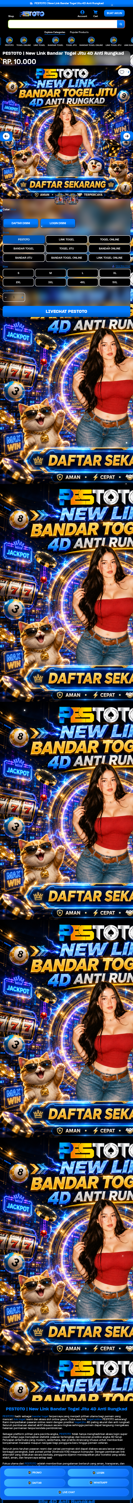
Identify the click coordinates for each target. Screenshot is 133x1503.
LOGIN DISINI (58, 223)
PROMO (37, 1471)
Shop (11, 16)
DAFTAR (37, 1482)
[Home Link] (32, 14)
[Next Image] (127, 136)
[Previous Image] (6, 136)
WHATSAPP (100, 1482)
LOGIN (100, 1471)
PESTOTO (8, 1416)
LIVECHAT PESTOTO (66, 311)
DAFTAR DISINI (21, 223)
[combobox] (62, 24)
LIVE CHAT (69, 1493)
